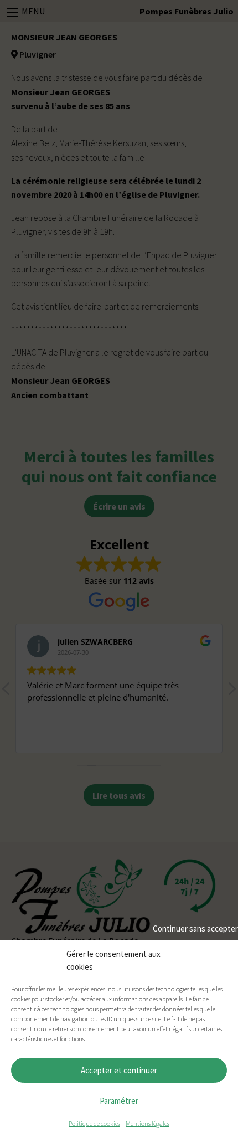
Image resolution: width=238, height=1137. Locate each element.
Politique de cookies (94, 1123)
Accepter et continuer (119, 1070)
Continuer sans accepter (195, 928)
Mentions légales (147, 1123)
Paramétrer (119, 1100)
